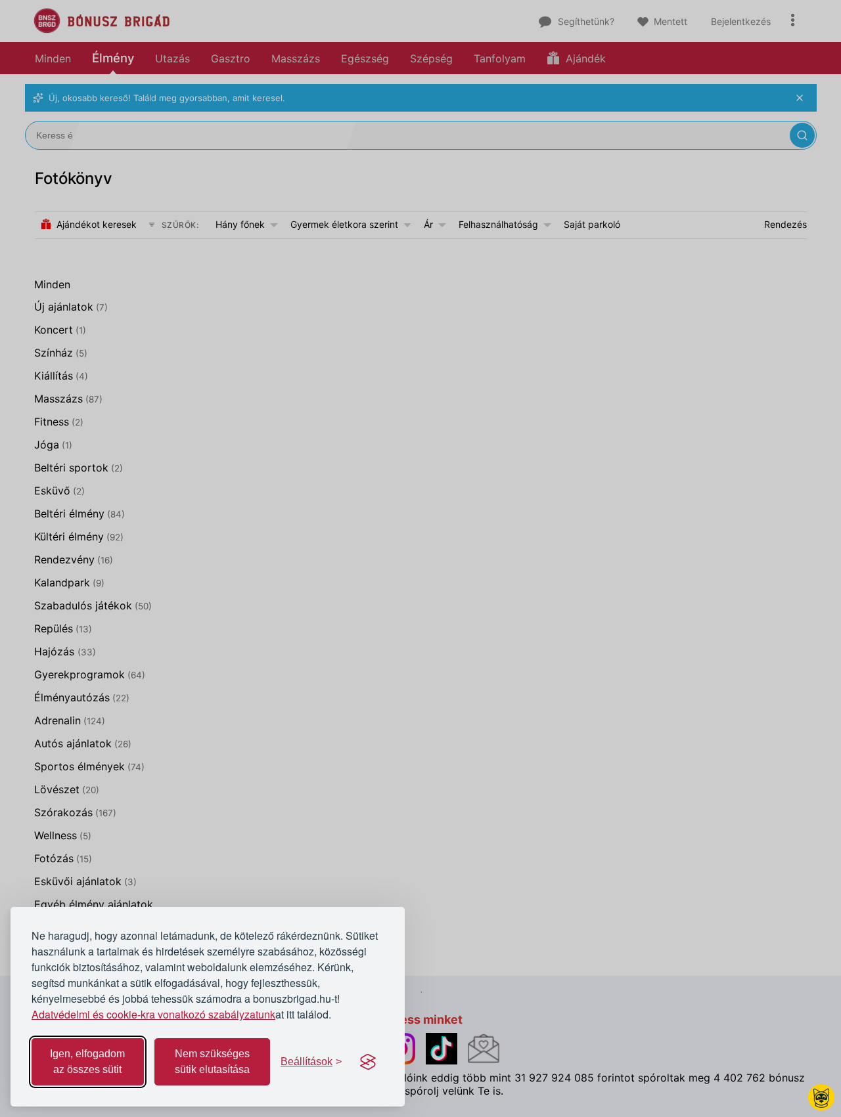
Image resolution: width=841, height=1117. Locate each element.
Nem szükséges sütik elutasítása (212, 1061)
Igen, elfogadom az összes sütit (87, 1061)
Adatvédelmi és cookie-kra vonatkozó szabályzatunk (153, 1014)
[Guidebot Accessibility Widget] (821, 1097)
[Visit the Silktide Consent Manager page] (368, 1062)
